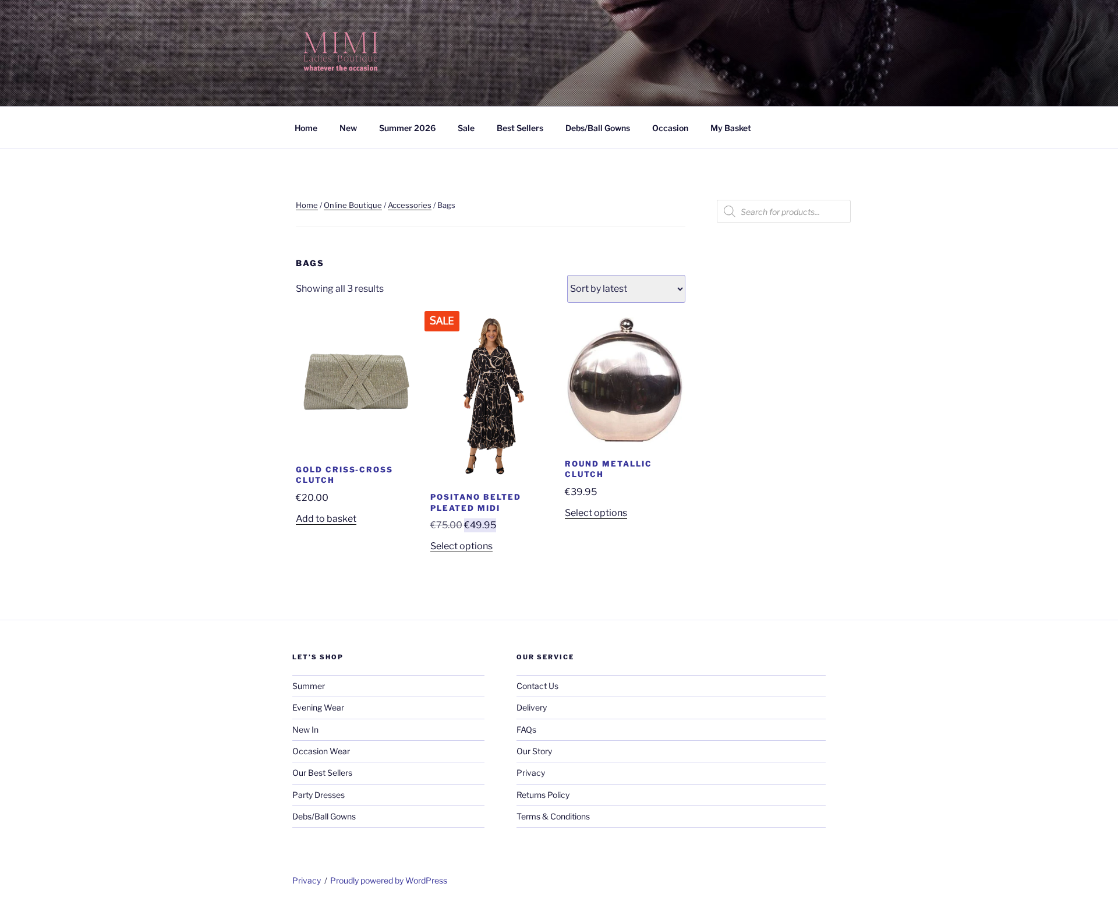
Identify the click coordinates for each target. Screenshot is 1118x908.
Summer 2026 (407, 128)
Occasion (670, 128)
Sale (466, 128)
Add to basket (326, 518)
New (348, 128)
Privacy (530, 773)
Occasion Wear (321, 751)
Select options (461, 546)
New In (305, 729)
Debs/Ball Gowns (597, 128)
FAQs (526, 729)
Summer (308, 686)
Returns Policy (542, 795)
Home (306, 128)
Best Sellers (520, 128)
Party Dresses (318, 795)
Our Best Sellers (322, 773)
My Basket (730, 128)
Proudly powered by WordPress (388, 880)
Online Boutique (353, 205)
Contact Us (537, 686)
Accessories (409, 205)
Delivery (531, 707)
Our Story (534, 751)
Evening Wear (318, 707)
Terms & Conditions (553, 816)
